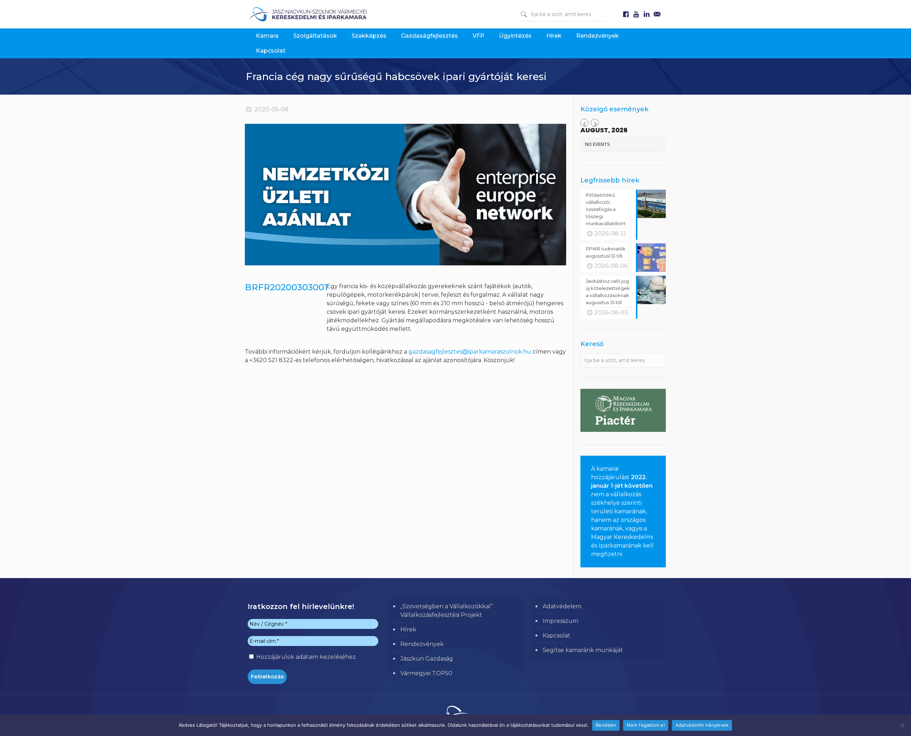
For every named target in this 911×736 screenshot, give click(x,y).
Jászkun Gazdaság (426, 658)
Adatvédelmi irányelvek (702, 725)
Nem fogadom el (646, 725)
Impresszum (560, 621)
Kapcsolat (556, 635)
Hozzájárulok (306, 656)
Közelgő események (614, 109)
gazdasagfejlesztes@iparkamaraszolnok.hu (470, 351)
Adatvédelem (562, 606)
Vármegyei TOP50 (426, 673)
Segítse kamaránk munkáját (583, 650)
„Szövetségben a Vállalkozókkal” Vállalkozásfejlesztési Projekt (446, 610)
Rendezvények (422, 644)
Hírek (408, 629)
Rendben (606, 725)
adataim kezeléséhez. (326, 656)
